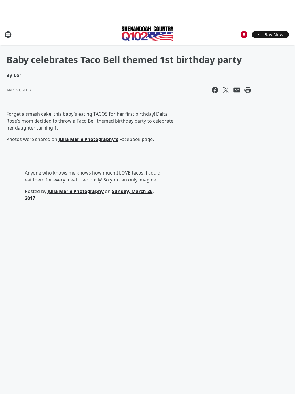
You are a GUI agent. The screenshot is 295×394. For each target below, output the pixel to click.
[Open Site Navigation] (8, 34)
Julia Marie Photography (76, 191)
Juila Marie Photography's (88, 139)
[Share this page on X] (226, 90)
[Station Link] (147, 34)
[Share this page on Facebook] (215, 90)
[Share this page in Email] (237, 90)
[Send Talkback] (244, 34)
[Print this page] (248, 90)
